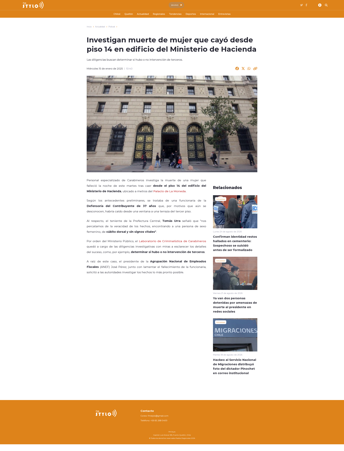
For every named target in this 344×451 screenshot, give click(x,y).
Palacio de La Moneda (169, 191)
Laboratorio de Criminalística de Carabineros (172, 241)
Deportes (191, 13)
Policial (111, 27)
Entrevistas (224, 13)
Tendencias (175, 13)
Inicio (89, 27)
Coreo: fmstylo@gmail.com (154, 416)
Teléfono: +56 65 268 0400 (154, 420)
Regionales (159, 13)
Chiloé (117, 13)
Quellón (128, 13)
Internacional (207, 13)
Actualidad (143, 13)
